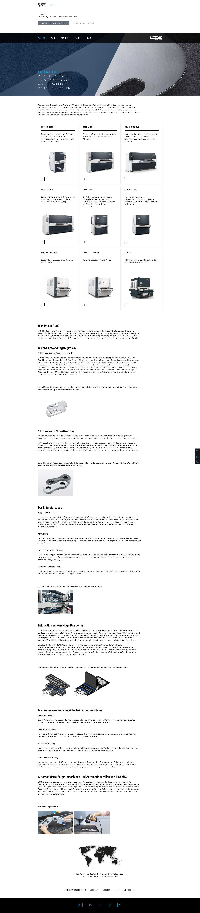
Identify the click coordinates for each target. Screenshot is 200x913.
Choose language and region (84, 23)
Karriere (77, 38)
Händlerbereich (128, 890)
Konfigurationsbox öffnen (75, 890)
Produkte (41, 38)
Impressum (93, 890)
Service (52, 38)
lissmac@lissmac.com (110, 877)
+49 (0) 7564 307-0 (93, 877)
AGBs (117, 890)
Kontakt (88, 38)
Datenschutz (107, 890)
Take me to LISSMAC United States (53, 23)
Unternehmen (64, 38)
